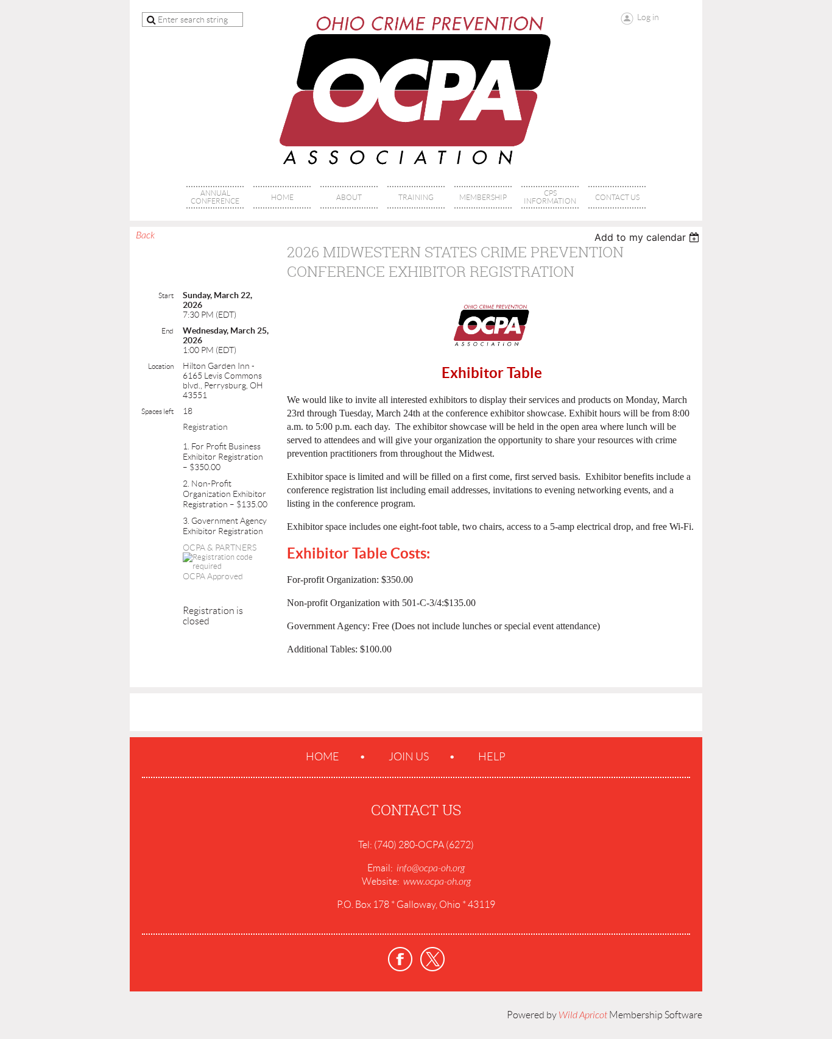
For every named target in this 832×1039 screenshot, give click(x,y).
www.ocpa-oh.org (437, 881)
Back (145, 235)
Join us (409, 757)
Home (322, 757)
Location (161, 366)
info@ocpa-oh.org (431, 868)
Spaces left (157, 411)
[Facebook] (400, 959)
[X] (432, 959)
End (167, 331)
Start (166, 295)
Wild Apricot (583, 1015)
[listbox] (648, 237)
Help (492, 757)
